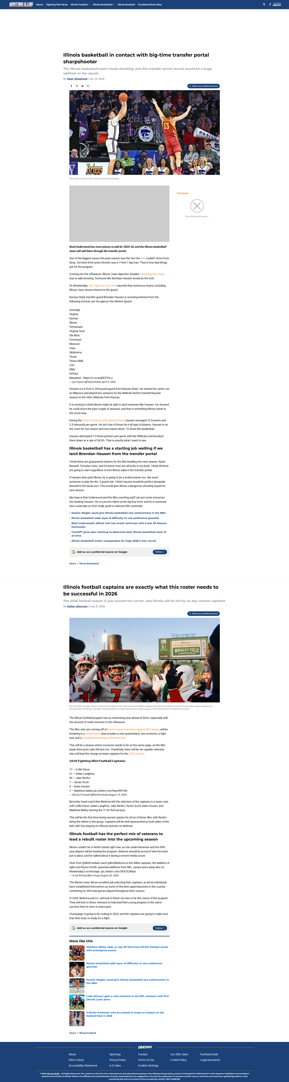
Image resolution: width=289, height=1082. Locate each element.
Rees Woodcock (77, 78)
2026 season (136, 753)
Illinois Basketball (102, 4)
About (39, 4)
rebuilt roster (93, 733)
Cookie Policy (179, 1060)
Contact (143, 1054)
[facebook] (270, 4)
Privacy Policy (117, 1060)
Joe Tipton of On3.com (103, 285)
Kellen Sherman (77, 606)
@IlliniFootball (90, 863)
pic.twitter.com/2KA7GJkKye (118, 871)
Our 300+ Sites (179, 1054)
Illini (143, 258)
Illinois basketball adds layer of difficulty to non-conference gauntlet (115, 518)
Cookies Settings (148, 1065)
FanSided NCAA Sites (150, 4)
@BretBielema (116, 863)
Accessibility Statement (83, 1065)
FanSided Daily (209, 1054)
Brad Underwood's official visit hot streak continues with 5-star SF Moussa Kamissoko (119, 525)
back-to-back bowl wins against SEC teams (133, 729)
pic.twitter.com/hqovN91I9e (110, 790)
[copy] (88, 86)
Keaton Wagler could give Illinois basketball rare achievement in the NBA (118, 512)
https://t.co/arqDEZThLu (98, 377)
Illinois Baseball (126, 4)
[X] (264, 4)
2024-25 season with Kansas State (103, 420)
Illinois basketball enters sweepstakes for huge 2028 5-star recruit (113, 540)
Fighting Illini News (57, 4)
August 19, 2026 (117, 794)
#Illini (137, 863)
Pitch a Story (76, 1060)
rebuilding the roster (152, 274)
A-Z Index (115, 1065)
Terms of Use (146, 1060)
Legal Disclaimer (210, 1060)
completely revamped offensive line (103, 737)
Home (72, 563)
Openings (115, 1054)
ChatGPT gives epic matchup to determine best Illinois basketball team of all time (118, 534)
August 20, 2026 (109, 875)
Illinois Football (79, 4)
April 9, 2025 (109, 382)
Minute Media (53, 1073)
